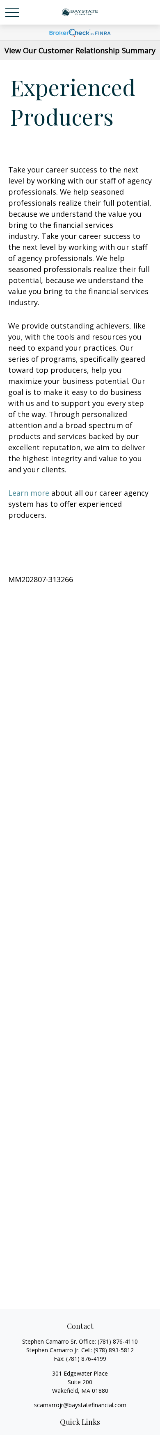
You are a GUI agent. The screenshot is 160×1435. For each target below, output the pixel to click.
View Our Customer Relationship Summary (80, 50)
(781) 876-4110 (118, 1341)
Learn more (28, 493)
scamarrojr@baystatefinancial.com (80, 1405)
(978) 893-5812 (114, 1350)
